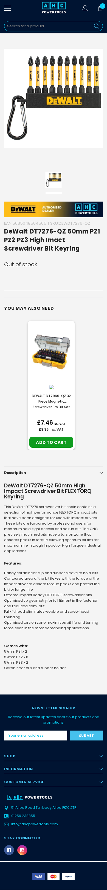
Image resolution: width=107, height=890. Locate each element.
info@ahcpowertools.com (34, 824)
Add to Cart (51, 442)
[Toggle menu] (7, 8)
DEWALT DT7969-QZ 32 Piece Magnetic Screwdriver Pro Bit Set (51, 401)
